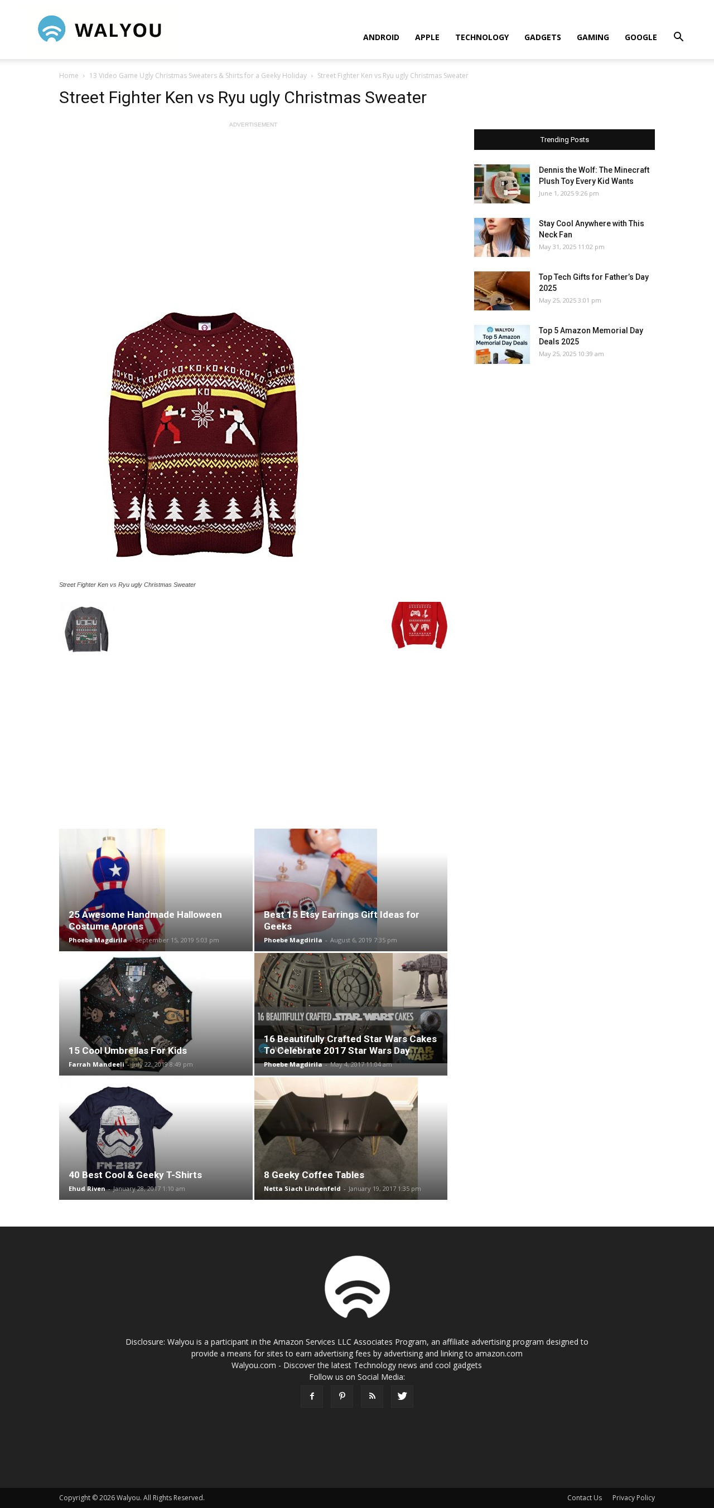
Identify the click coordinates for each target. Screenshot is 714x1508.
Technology (482, 37)
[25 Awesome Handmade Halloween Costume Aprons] (156, 890)
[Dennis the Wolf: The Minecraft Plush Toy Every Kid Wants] (502, 183)
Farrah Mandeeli (96, 1064)
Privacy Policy (633, 1497)
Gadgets (542, 37)
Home (69, 75)
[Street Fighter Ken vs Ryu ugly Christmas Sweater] (253, 431)
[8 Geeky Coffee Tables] (351, 1138)
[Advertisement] (253, 208)
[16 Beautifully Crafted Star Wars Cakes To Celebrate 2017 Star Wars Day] (351, 1008)
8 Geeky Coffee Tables (314, 1174)
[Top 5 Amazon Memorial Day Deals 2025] (502, 344)
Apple (427, 37)
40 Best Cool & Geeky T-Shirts (135, 1174)
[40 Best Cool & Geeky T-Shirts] (156, 1138)
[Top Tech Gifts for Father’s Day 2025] (502, 290)
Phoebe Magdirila (98, 940)
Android (381, 37)
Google (641, 37)
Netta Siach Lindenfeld (302, 1188)
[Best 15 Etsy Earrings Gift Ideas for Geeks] (351, 890)
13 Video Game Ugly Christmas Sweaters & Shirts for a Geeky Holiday (198, 75)
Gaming (593, 37)
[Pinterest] (342, 1396)
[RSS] (372, 1396)
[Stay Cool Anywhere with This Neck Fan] (502, 237)
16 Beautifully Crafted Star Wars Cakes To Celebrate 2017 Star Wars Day (350, 1044)
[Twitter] (402, 1396)
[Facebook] (312, 1396)
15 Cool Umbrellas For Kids (128, 1050)
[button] (678, 38)
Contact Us (584, 1497)
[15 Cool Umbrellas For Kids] (156, 1014)
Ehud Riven (87, 1188)
